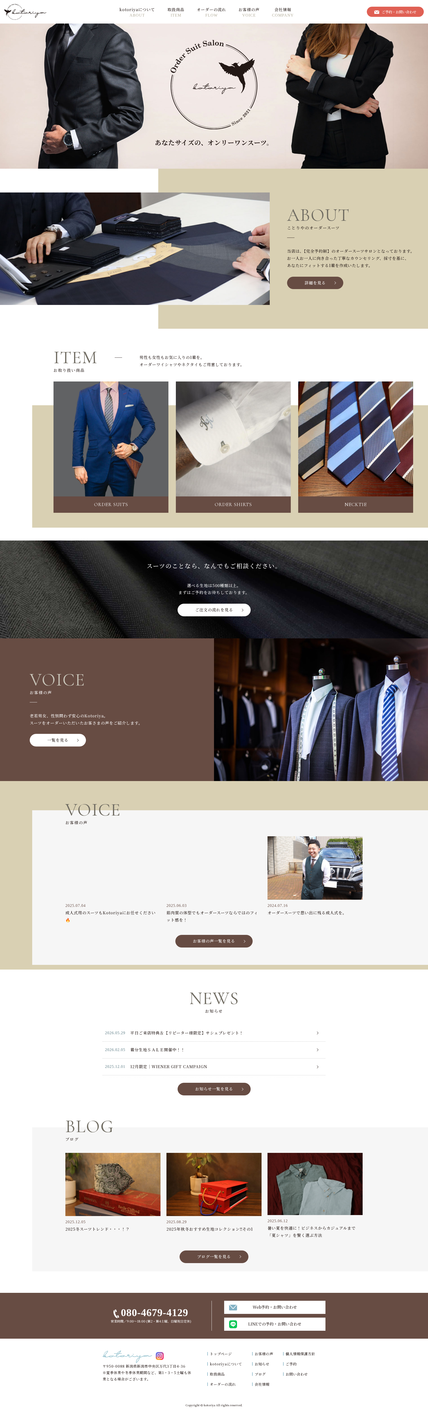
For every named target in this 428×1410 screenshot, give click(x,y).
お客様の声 (249, 9)
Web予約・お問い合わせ (275, 1307)
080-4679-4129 (154, 1312)
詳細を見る (315, 283)
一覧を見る (57, 740)
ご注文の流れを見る (214, 610)
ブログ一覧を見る (214, 1256)
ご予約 (291, 1363)
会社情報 (282, 9)
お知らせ (262, 1363)
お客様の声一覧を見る (214, 941)
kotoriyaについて (137, 9)
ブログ (260, 1374)
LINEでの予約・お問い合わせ (274, 1324)
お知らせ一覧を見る (214, 1089)
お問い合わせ (297, 1374)
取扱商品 (175, 9)
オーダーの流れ (211, 9)
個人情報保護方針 (300, 1353)
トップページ (221, 1353)
